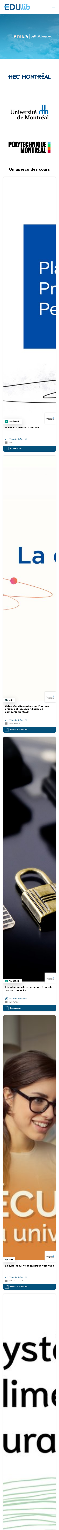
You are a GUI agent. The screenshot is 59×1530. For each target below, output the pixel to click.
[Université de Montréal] (29, 112)
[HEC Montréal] (29, 76)
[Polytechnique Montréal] (29, 147)
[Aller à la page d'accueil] (25, 7)
